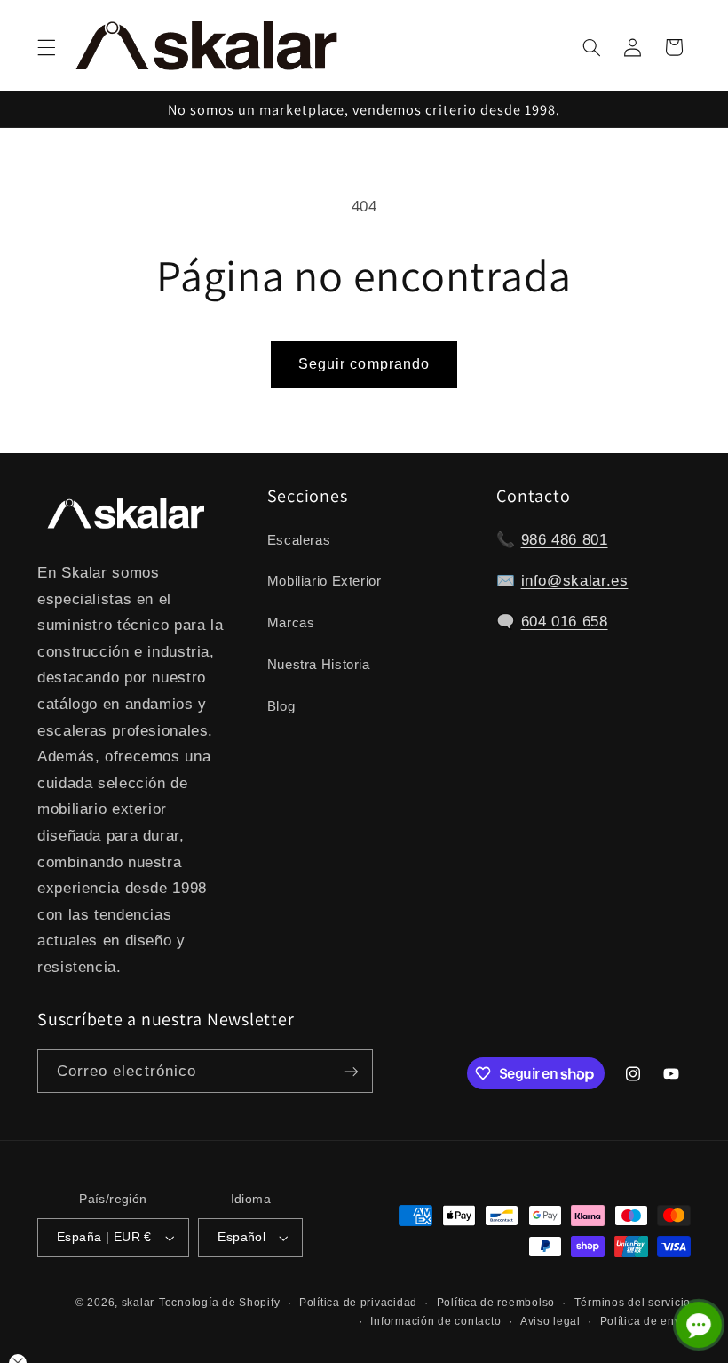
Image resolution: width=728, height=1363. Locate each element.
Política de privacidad (358, 1302)
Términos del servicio (632, 1302)
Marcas (291, 623)
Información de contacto (435, 1321)
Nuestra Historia (318, 665)
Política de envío (646, 1321)
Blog (281, 706)
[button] (46, 47)
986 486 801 (564, 539)
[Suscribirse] (351, 1071)
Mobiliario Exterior (324, 581)
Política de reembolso (496, 1302)
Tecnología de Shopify (219, 1302)
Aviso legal (550, 1321)
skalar (138, 1302)
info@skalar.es (575, 580)
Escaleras (299, 540)
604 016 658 (564, 621)
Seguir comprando (364, 363)
